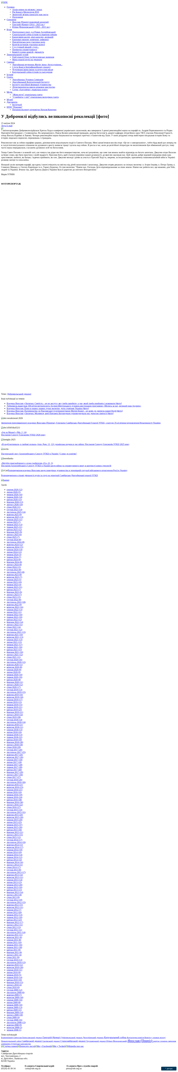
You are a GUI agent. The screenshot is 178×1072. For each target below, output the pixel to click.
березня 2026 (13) (15, 502)
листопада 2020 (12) (16, 662)
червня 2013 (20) (14, 885)
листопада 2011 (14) (16, 932)
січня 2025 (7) (13, 537)
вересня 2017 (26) (15, 757)
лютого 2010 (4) (14, 985)
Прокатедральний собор (11, 1041)
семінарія (5, 1044)
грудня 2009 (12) (14, 990)
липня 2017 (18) (14, 762)
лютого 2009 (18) (15, 1015)
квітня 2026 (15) (14, 499)
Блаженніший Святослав (11, 1037)
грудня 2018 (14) (14, 720)
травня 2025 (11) (14, 527)
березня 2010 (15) (15, 982)
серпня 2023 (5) (14, 579)
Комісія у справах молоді (154, 1037)
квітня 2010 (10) (14, 980)
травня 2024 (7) (14, 557)
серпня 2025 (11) (14, 519)
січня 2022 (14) (14, 627)
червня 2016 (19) (14, 795)
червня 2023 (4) (14, 584)
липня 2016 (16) (14, 792)
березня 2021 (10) (15, 652)
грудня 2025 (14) (14, 509)
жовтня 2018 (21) (15, 725)
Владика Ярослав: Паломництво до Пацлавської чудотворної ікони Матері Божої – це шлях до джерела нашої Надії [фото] (65, 411)
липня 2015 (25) (14, 822)
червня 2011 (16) (14, 945)
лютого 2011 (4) (14, 955)
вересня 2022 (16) (15, 607)
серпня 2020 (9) (14, 670)
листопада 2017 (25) (16, 752)
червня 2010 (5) (14, 975)
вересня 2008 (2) (14, 1027)
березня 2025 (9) (14, 532)
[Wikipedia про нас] (74, 1046)
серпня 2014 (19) (14, 850)
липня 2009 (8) (14, 1002)
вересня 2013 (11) (15, 877)
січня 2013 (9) (13, 897)
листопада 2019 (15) (16, 692)
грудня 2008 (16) (14, 1020)
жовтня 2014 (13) (15, 845)
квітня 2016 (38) (14, 800)
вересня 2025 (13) (15, 517)
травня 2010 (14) (14, 977)
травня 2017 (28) (14, 767)
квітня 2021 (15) (14, 650)
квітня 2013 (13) (14, 890)
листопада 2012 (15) (16, 902)
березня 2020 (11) (15, 682)
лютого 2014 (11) (15, 865)
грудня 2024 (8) (14, 539)
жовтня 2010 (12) (15, 965)
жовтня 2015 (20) (15, 815)
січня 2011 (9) (13, 957)
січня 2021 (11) (14, 657)
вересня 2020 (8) (14, 667)
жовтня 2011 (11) (15, 935)
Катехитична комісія (135, 1037)
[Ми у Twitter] (58, 1046)
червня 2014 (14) (14, 855)
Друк (4, 126)
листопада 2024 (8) (15, 542)
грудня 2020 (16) (14, 660)
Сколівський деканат (51, 1041)
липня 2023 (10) (14, 582)
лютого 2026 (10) (15, 504)
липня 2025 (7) (14, 522)
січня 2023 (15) (14, 597)
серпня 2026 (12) (14, 489)
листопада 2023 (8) (15, 572)
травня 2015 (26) (14, 827)
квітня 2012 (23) (14, 920)
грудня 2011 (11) (14, 930)
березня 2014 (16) (15, 862)
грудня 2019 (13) (14, 690)
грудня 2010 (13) (14, 960)
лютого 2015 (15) (15, 835)
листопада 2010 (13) (16, 962)
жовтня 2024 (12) (15, 544)
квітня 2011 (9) (14, 950)
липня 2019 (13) (14, 702)
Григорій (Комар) (52, 1037)
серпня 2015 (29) (14, 820)
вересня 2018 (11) (15, 727)
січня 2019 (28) (14, 717)
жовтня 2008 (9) (14, 1025)
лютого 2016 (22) (15, 805)
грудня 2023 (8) (14, 569)
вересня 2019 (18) (15, 697)
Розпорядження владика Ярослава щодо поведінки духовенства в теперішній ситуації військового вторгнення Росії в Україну (67, 470)
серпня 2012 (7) (14, 910)
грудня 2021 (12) (14, 629)
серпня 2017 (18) (14, 760)
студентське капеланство (20, 1044)
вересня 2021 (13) (15, 637)
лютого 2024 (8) (14, 564)
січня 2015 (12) (14, 837)
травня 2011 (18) (14, 947)
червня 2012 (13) (14, 915)
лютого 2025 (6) (14, 534)
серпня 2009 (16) (14, 1000)
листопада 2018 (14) (16, 722)
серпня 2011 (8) (14, 940)
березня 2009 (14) (15, 1012)
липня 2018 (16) (14, 732)
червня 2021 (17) (14, 645)
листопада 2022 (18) (16, 602)
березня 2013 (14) (15, 892)
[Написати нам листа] (26, 1046)
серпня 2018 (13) (14, 730)
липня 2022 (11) (14, 612)
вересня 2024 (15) (15, 547)
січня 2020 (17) (14, 687)
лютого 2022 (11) (15, 624)
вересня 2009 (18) (15, 997)
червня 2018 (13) (14, 735)
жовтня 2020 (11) (15, 665)
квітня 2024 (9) (14, 559)
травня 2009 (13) (14, 1007)
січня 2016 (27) (14, 807)
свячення (172, 1041)
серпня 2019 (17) (14, 700)
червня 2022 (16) (14, 614)
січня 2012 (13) (14, 927)
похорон (164, 1041)
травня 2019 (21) (14, 707)
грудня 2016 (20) (14, 780)
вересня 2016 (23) (15, 787)
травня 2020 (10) (14, 677)
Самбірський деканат (32, 1041)
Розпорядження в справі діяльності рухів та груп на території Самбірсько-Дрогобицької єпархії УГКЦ (49, 475)
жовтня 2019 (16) (15, 695)
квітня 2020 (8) (14, 680)
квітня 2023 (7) (14, 589)
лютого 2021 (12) (15, 655)
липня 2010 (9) (14, 972)
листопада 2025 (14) (16, 512)
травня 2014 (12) (14, 857)
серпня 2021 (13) (14, 640)
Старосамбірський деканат (73, 1041)
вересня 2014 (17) (15, 847)
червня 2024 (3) (14, 554)
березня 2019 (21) (15, 712)
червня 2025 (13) (14, 524)
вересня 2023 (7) (14, 577)
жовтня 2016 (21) (15, 785)
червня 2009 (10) (14, 1005)
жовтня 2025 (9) (14, 514)
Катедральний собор (115, 1037)
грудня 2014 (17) (14, 840)
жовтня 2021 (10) (15, 634)
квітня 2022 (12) (14, 619)
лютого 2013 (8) (14, 895)
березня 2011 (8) (14, 952)
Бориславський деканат (32, 1037)
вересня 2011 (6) (14, 937)
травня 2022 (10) (14, 617)
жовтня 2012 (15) (15, 905)
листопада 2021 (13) (16, 632)
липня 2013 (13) (14, 882)
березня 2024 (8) (14, 562)
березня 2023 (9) (14, 592)
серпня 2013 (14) (14, 880)
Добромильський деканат (19, 394)
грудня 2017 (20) (14, 750)
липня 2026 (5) (14, 492)
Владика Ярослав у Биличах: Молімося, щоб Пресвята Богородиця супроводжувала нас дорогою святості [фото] (60, 413)
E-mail (9, 126)
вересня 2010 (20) (15, 967)
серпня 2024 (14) (14, 549)
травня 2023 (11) (14, 587)
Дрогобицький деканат (93, 1037)
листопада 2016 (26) (16, 782)
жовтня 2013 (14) (15, 875)
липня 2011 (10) (14, 942)
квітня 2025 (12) (14, 529)
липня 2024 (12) (14, 552)
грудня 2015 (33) (14, 810)
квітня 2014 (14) (14, 860)
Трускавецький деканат (96, 1041)
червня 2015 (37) (14, 825)
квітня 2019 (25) (14, 710)
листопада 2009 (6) (15, 992)
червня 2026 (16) (14, 494)
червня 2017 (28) (14, 765)
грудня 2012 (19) (14, 900)
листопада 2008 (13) (16, 1022)
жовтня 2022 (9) (14, 604)
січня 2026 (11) (14, 507)
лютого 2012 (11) (15, 925)
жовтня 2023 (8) (14, 574)
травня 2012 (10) (14, 917)
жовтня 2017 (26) (15, 755)
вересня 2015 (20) (15, 817)
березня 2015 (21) (15, 832)
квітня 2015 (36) (14, 830)
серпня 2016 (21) (14, 790)
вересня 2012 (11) (15, 907)
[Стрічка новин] (9, 1046)
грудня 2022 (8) (14, 599)
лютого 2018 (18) (15, 745)
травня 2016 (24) (14, 797)
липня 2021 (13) (14, 642)
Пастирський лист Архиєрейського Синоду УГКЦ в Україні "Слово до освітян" (39, 454)
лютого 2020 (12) (15, 685)
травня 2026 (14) (14, 497)
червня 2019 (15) (14, 705)
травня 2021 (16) (14, 647)
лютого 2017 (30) (15, 775)
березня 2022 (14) (15, 622)
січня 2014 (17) (14, 867)
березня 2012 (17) (15, 922)
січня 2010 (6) (13, 987)
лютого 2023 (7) (14, 594)
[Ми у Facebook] (43, 1046)
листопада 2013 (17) (16, 872)
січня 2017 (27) (14, 777)
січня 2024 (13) (14, 567)
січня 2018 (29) (14, 747)
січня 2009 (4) (13, 1017)
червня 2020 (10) (14, 675)
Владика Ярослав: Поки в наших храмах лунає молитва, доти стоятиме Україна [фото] (48, 408)
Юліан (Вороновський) (117, 1041)
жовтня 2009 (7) (14, 995)
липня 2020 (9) (14, 672)
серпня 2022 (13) (14, 609)
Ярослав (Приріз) (140, 1041)
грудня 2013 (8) (14, 870)
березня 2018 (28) (15, 742)
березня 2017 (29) (15, 772)
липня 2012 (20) (14, 912)
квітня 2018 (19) (14, 740)
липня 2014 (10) (14, 852)
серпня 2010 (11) (14, 970)
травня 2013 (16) (14, 887)
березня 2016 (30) (15, 802)
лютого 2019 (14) (15, 715)
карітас (156, 1041)
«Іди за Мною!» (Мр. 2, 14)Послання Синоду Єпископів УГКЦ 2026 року (23, 433)
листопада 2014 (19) (16, 842)
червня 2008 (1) (14, 1030)
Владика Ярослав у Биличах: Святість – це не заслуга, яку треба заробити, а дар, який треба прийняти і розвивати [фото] (64, 403)
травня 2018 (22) (14, 737)
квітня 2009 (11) (14, 1010)
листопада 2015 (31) (16, 812)
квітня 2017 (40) (14, 770)
